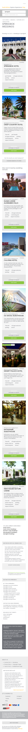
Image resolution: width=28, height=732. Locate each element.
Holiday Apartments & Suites (12, 593)
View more (14, 90)
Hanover (14, 487)
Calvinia (13, 258)
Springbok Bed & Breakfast (10, 590)
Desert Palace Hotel (13, 371)
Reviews (5, 619)
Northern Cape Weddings (10, 530)
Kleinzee (20, 605)
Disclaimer (15, 662)
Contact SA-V (7, 662)
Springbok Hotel (11, 66)
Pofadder (20, 606)
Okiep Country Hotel (13, 124)
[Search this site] (19, 4)
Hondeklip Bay (7, 605)
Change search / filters (14, 161)
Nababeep (15, 606)
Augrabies (14, 199)
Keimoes (14, 314)
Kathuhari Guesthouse (9, 430)
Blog (6, 700)
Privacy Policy (7, 664)
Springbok (6, 64)
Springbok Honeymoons (9, 599)
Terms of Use (7, 666)
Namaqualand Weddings (10, 532)
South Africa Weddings (9, 529)
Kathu (13, 428)
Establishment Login (17, 666)
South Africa (6, 20)
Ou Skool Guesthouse (14, 315)
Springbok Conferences (9, 596)
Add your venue (14, 722)
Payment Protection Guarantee (17, 572)
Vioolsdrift (12, 608)
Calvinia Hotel (10, 260)
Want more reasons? (18, 690)
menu (22, 4)
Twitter (7, 698)
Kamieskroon (14, 605)
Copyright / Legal (17, 664)
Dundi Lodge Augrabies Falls (11, 202)
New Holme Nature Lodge (12, 490)
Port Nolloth (6, 608)
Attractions (6, 617)
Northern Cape (20, 20)
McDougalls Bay (7, 606)
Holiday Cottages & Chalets (12, 594)
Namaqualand (6, 21)
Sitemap (20, 728)
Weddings (12, 20)
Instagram (19, 696)
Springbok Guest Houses (9, 588)
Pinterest (19, 698)
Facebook (7, 696)
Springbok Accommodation (10, 585)
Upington (14, 369)
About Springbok (7, 614)
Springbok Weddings (8, 534)
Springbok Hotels (7, 587)
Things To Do (6, 616)
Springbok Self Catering (9, 591)
